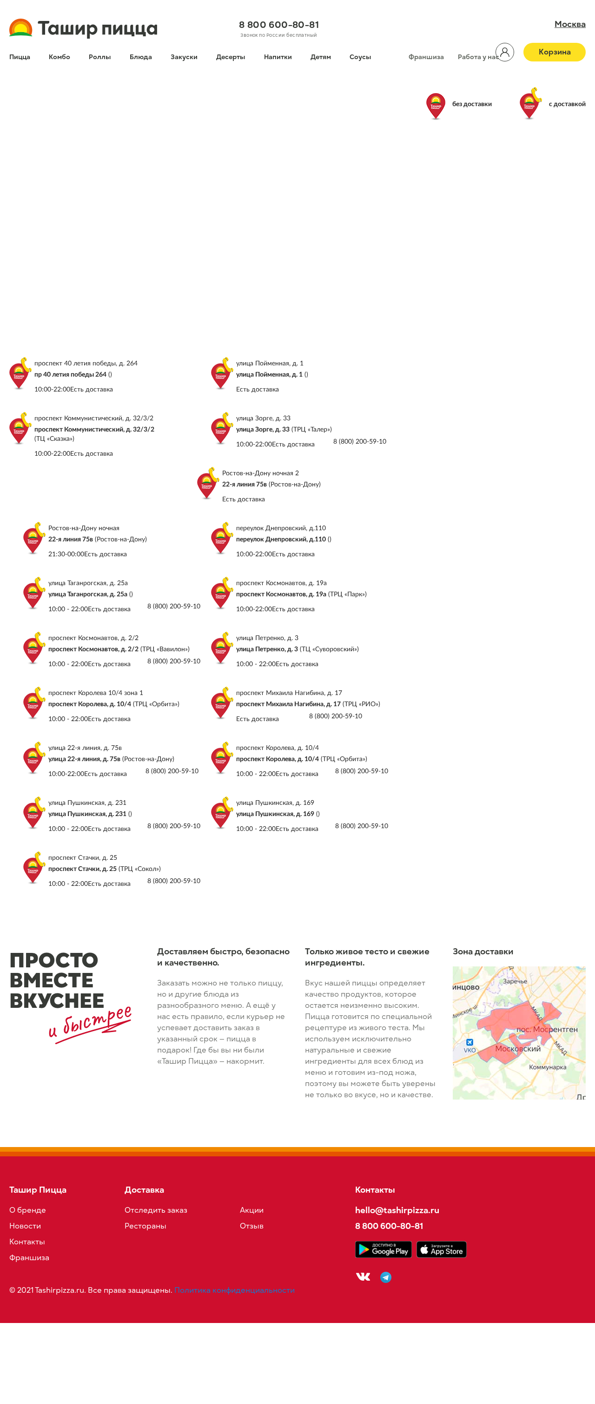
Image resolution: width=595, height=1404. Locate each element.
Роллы (100, 57)
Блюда (141, 57)
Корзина (555, 52)
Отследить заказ (156, 1210)
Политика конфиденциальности (234, 1290)
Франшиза (426, 57)
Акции (252, 1210)
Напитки (278, 57)
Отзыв (252, 1226)
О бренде (27, 1210)
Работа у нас (478, 57)
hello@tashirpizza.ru (397, 1210)
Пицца (19, 57)
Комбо (59, 57)
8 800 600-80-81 (279, 25)
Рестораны (145, 1226)
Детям (321, 57)
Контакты (27, 1242)
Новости (25, 1226)
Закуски (184, 57)
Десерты (230, 57)
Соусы (360, 57)
